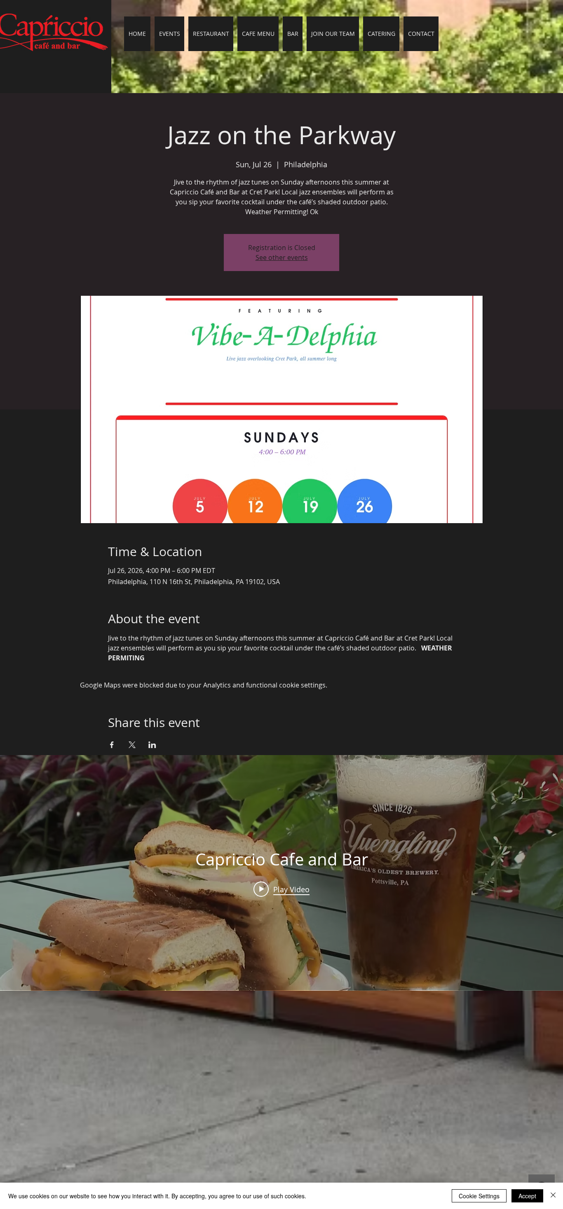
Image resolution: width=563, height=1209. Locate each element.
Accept (527, 1196)
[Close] (553, 1195)
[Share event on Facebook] (112, 744)
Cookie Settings (479, 1196)
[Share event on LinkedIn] (152, 744)
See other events (282, 257)
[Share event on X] (132, 744)
